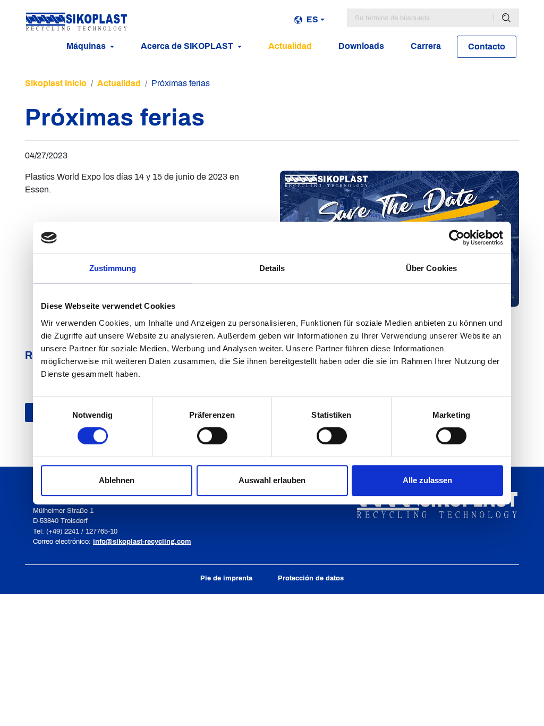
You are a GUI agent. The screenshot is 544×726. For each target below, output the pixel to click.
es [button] (312, 19)
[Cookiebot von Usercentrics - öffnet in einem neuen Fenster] (456, 238)
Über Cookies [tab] (431, 268)
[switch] (212, 435)
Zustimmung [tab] (113, 268)
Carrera (426, 45)
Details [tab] (272, 268)
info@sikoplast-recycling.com (142, 541)
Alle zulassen (427, 480)
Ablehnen (116, 480)
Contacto (486, 46)
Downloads (361, 45)
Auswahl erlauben (272, 480)
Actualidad (290, 45)
